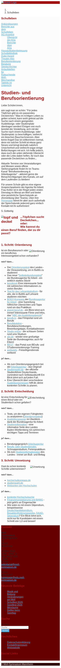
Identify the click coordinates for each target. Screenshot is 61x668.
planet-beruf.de (15, 310)
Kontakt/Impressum (17, 645)
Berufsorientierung (11, 61)
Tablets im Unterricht (6, 84)
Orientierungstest (20, 267)
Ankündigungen (9, 24)
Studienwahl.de (15, 369)
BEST (10, 344)
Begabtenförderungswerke (21, 513)
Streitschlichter (9, 66)
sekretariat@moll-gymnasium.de (10, 565)
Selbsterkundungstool (30, 275)
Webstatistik (13, 647)
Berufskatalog (14, 323)
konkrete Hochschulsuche (20, 497)
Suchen (5, 624)
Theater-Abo (7, 58)
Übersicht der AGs (12, 38)
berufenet (12, 283)
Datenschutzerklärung (18, 642)
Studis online (14, 331)
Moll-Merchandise (8, 78)
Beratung (6, 64)
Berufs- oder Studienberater (21, 446)
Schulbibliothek (9, 53)
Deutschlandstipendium (19, 510)
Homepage (7, 200)
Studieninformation (17, 424)
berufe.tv (11, 318)
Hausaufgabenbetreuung (14, 50)
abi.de (10, 336)
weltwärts (12, 350)
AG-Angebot (7, 34)
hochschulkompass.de (19, 480)
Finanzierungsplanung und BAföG (25, 499)
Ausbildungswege (16, 419)
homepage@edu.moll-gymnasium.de (13, 578)
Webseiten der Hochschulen (22, 485)
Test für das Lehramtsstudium (22, 291)
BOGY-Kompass (15, 299)
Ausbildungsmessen (18, 383)
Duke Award (7, 56)
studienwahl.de (15, 483)
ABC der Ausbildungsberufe (27, 315)
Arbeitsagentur (18, 367)
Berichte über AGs (11, 45)
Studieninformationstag (28, 452)
